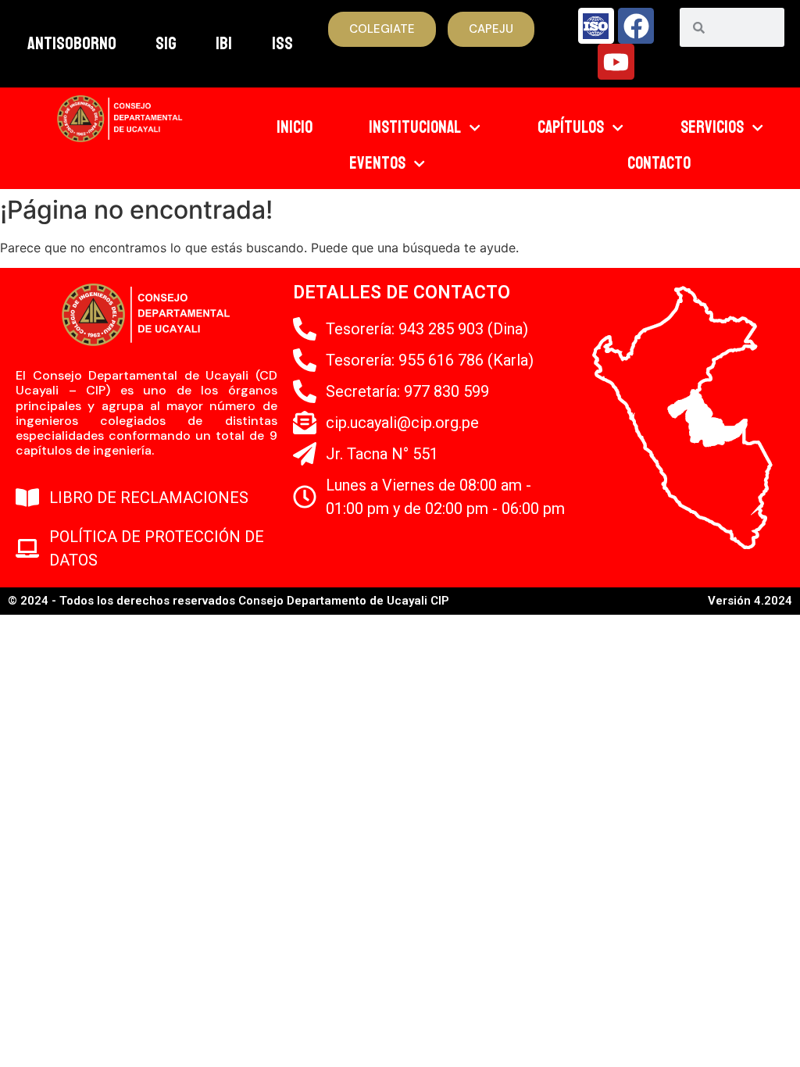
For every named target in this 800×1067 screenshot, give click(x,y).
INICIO (294, 127)
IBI (224, 43)
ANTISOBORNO (71, 43)
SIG (166, 43)
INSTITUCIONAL (415, 127)
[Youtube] (616, 62)
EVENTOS (377, 163)
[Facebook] (636, 26)
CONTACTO (659, 163)
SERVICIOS (712, 127)
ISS (282, 43)
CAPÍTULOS (571, 127)
